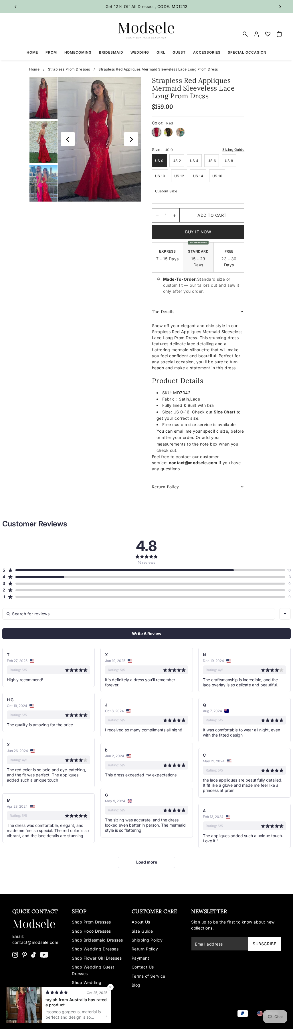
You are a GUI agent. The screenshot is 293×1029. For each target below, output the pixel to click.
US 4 (194, 161)
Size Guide (142, 931)
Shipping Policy (147, 940)
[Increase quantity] (174, 215)
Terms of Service (148, 976)
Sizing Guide (233, 149)
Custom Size (166, 191)
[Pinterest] (24, 954)
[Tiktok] (33, 954)
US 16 (217, 176)
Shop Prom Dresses (91, 921)
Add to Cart (212, 215)
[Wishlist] (268, 34)
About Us (141, 921)
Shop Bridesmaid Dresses (97, 940)
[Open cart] (279, 34)
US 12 (179, 176)
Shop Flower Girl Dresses (97, 958)
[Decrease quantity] (157, 215)
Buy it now (198, 231)
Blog (136, 985)
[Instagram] (15, 954)
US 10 (160, 176)
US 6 (211, 161)
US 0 (159, 161)
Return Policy (145, 948)
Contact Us (143, 966)
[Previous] (16, 6)
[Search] (245, 34)
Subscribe (264, 943)
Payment (140, 958)
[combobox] (285, 614)
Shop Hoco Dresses (91, 931)
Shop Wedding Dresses (95, 948)
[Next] (280, 6)
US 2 (177, 161)
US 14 (198, 176)
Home (34, 69)
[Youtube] (44, 954)
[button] (143, 570)
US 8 (229, 161)
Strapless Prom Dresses (69, 69)
